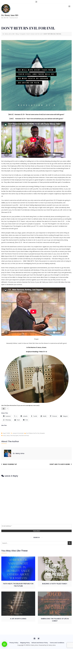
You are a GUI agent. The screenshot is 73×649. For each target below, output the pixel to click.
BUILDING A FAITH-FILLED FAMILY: (54, 584)
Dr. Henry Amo (18, 453)
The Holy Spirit (14, 435)
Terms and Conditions (57, 643)
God (4, 435)
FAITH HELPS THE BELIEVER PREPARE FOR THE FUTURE (18, 585)
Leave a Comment (18, 433)
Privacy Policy (14, 643)
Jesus (8, 435)
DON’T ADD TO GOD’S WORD (60, 464)
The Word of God (24, 435)
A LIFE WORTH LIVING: (18, 618)
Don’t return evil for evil (32, 433)
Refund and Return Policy (40, 643)
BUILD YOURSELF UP (10, 464)
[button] (69, 6)
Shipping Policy (25, 643)
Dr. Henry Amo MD (9, 15)
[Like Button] (3, 408)
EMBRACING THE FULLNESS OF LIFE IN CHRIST (55, 619)
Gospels (42, 433)
